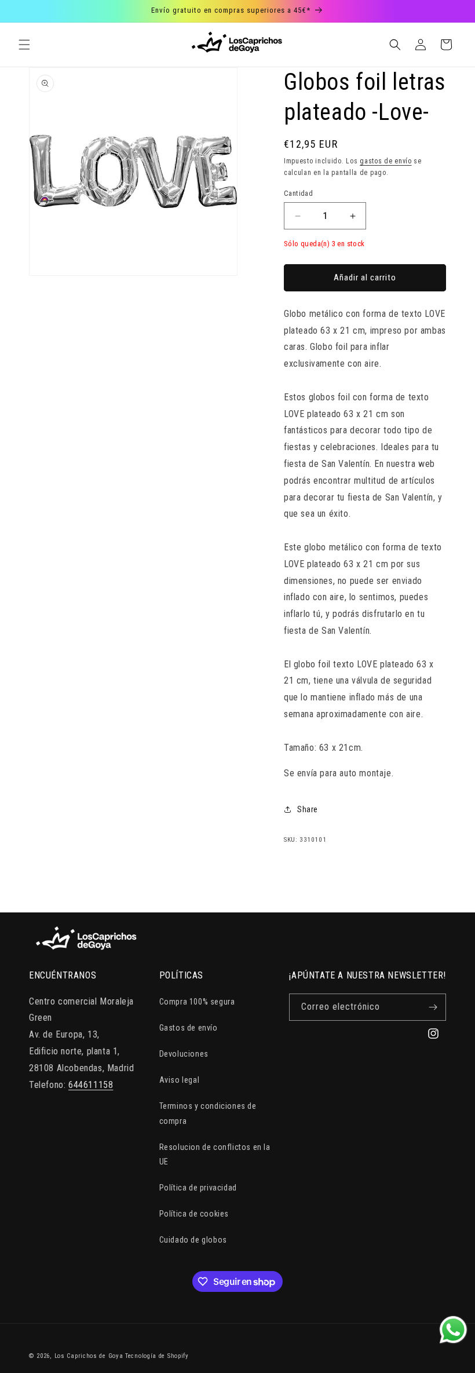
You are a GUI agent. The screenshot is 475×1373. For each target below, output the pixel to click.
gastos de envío (386, 161)
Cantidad (298, 193)
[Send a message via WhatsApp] (453, 1330)
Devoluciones (184, 1053)
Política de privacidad (198, 1187)
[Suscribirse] (432, 1007)
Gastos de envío (188, 1027)
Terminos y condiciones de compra (208, 1113)
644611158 (90, 1084)
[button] (24, 44)
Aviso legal (179, 1079)
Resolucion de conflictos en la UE (215, 1154)
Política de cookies (194, 1213)
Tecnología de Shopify (157, 1356)
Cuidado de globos (193, 1239)
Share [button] (307, 809)
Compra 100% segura (197, 1001)
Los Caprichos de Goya (88, 1356)
